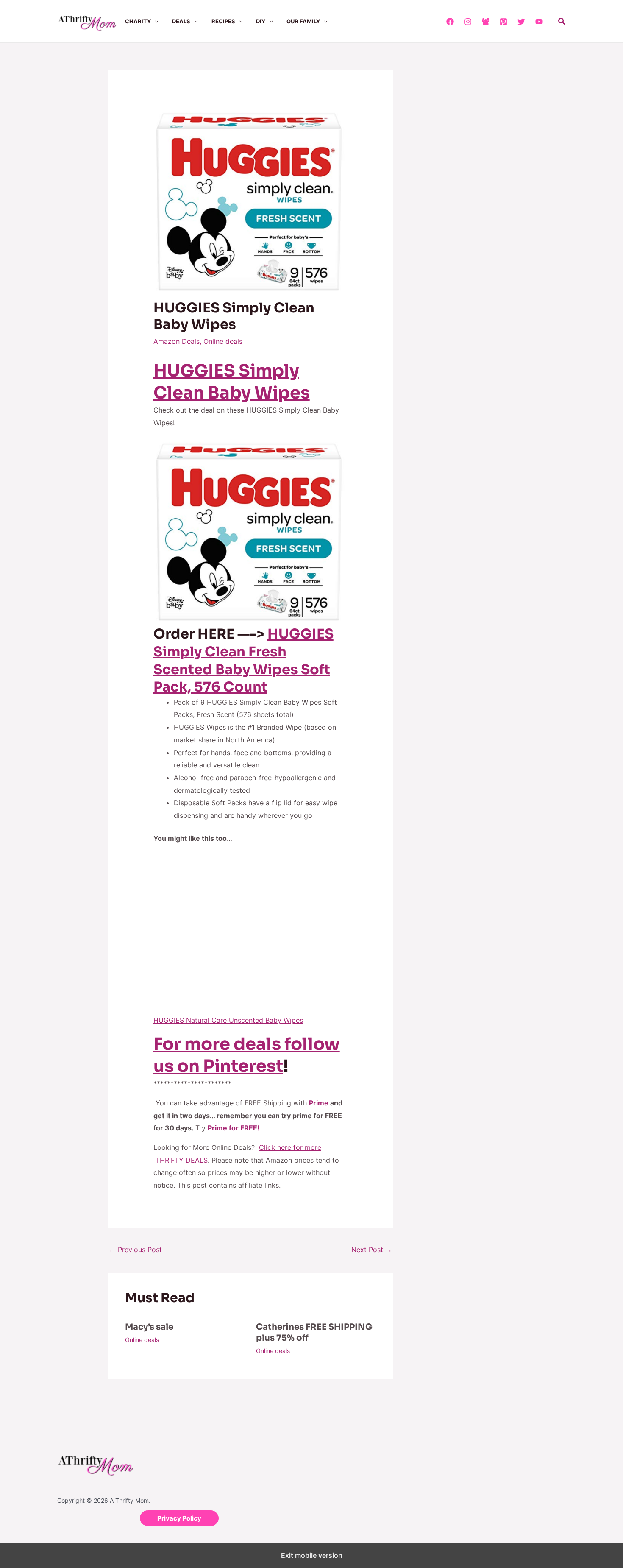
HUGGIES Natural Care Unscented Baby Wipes (228, 1020)
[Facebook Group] (486, 21)
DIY (260, 21)
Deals (181, 21)
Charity (138, 21)
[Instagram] (468, 21)
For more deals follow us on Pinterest (246, 1055)
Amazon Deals (176, 341)
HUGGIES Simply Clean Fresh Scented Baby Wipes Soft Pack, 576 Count (243, 660)
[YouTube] (539, 21)
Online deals (222, 341)
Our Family (303, 21)
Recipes (223, 21)
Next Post (371, 1249)
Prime (318, 1103)
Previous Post (135, 1249)
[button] (155, 21)
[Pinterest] (503, 21)
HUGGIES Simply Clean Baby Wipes (231, 382)
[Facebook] (450, 21)
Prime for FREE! (233, 1128)
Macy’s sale (149, 1327)
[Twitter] (521, 21)
